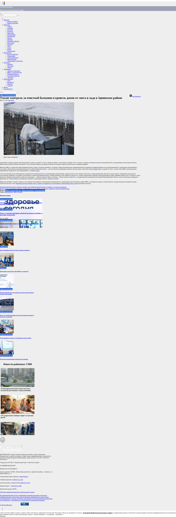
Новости (6, 20)
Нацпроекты (8, 53)
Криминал (10, 82)
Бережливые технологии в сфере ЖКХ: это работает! (14, 271)
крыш (95, 169)
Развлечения (11, 51)
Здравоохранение (12, 57)
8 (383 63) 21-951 (24, 483)
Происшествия (8, 79)
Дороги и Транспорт (13, 71)
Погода (9, 38)
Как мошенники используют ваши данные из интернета (15, 250)
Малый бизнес (11, 59)
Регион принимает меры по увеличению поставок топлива (19, 223)
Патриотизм (11, 36)
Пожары (10, 84)
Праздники (10, 43)
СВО (8, 46)
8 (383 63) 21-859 (16, 486)
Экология (10, 77)
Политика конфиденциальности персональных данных (17, 492)
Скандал (10, 85)
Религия (9, 44)
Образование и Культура (15, 61)
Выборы (10, 64)
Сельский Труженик (6, 7)
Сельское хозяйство (13, 76)
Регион (20, 192)
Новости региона (12, 23)
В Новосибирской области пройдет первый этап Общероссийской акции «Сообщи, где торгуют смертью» (33, 187)
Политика (7, 62)
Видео (6, 87)
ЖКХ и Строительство (14, 72)
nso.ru (37, 170)
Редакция (11, 100)
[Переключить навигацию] (0, 13)
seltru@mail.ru (24, 476)
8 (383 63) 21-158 (17, 479)
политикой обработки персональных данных (98, 513)
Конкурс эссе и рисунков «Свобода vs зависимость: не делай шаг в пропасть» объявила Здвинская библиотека (34, 188)
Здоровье (10, 28)
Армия (9, 26)
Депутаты (10, 66)
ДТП (8, 80)
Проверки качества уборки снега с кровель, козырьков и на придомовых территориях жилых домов (47, 183)
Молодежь (10, 33)
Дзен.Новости (8, 89)
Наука (9, 49)
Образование (11, 34)
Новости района (12, 21)
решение (95, 167)
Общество (7, 25)
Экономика (7, 69)
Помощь (10, 39)
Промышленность (13, 74)
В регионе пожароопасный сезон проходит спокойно (14, 359)
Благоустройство (12, 54)
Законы (9, 67)
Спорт (9, 48)
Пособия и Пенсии (13, 41)
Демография (11, 56)
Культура (10, 31)
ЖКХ (15, 192)
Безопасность (9, 192)
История (10, 30)
